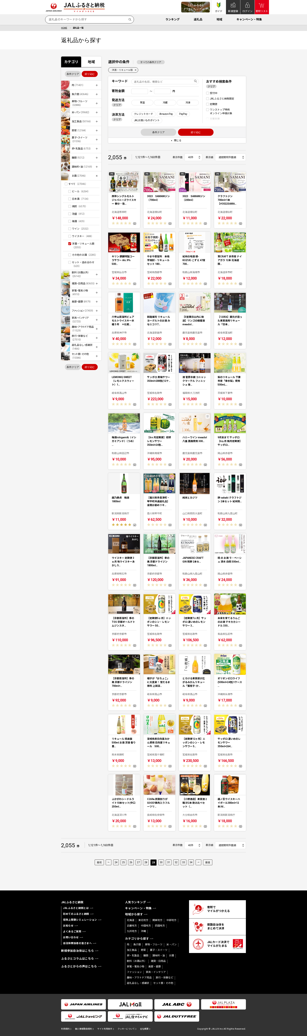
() (134, 223)
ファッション (134, 972)
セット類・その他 (163, 983)
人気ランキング (135, 902)
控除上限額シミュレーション (80, 919)
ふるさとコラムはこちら (77, 958)
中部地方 (171, 920)
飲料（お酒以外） (137, 961)
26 (131, 862)
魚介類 (137, 944)
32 (176, 862)
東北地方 (143, 920)
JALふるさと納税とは (76, 908)
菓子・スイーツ (158, 950)
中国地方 (146, 925)
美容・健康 (154, 966)
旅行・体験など (164, 977)
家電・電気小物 (135, 966)
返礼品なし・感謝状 (138, 983)
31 (168, 862)
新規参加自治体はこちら (77, 950)
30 (161, 862)
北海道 (130, 920)
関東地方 (157, 920)
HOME (64, 28)
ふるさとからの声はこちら (79, 966)
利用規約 (65, 1029)
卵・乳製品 (133, 955)
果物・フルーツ (153, 944)
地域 (219, 19)
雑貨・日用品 (158, 961)
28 (145, 862)
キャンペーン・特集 (249, 19)
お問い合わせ (71, 937)
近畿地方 (132, 925)
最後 (207, 862)
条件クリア (73, 74)
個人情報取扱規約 (83, 1029)
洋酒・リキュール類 (122, 70)
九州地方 (132, 931)
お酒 (171, 955)
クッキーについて (126, 1029)
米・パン (171, 944)
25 (123, 862)
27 (138, 862)
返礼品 (198, 19)
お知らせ (68, 925)
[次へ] (198, 862)
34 (191, 862)
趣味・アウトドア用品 (139, 977)
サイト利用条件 (104, 1029)
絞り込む (90, 74)
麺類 (145, 955)
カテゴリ (71, 62)
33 (183, 862)
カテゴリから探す (137, 938)
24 (116, 862)
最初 (99, 862)
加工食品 (132, 950)
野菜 (143, 950)
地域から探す (134, 914)
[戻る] (108, 862)
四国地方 (160, 925)
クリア (117, 104)
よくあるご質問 (72, 931)
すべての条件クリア (150, 62)
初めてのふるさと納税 (76, 913)
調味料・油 (158, 955)
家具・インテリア (156, 972)
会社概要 (144, 1029)
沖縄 (143, 931)
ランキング (172, 19)
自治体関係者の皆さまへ (77, 943)
